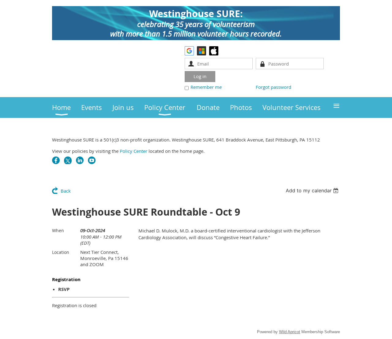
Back (66, 191)
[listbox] (313, 190)
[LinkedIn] (80, 160)
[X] (68, 160)
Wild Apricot (289, 332)
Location (60, 252)
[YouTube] (92, 160)
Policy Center (133, 151)
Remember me (206, 87)
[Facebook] (56, 160)
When (58, 230)
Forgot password (273, 87)
